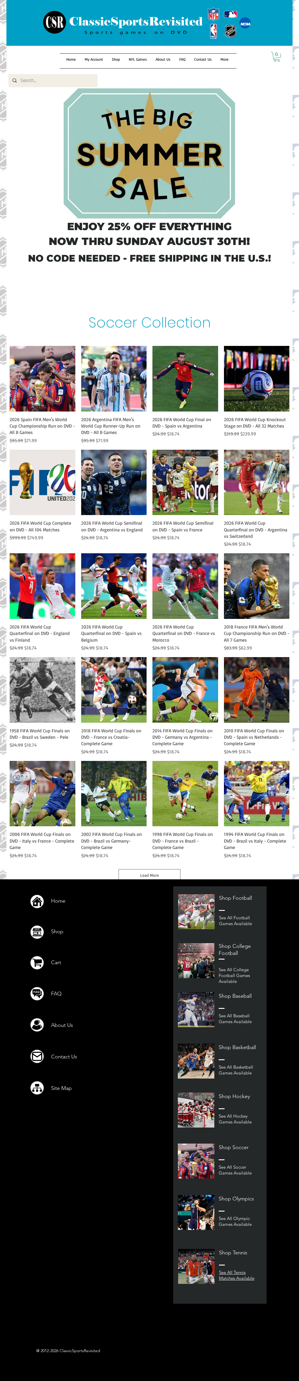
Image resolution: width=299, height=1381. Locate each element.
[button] (277, 57)
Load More (149, 875)
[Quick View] (42, 379)
